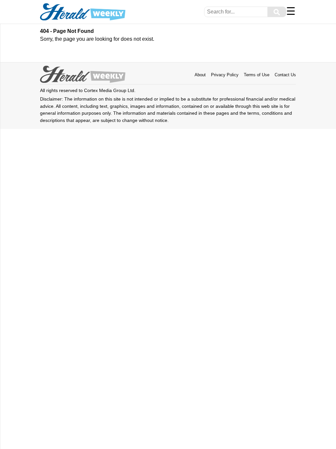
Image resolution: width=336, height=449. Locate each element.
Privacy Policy (225, 74)
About (200, 74)
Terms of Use (256, 74)
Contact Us (285, 74)
